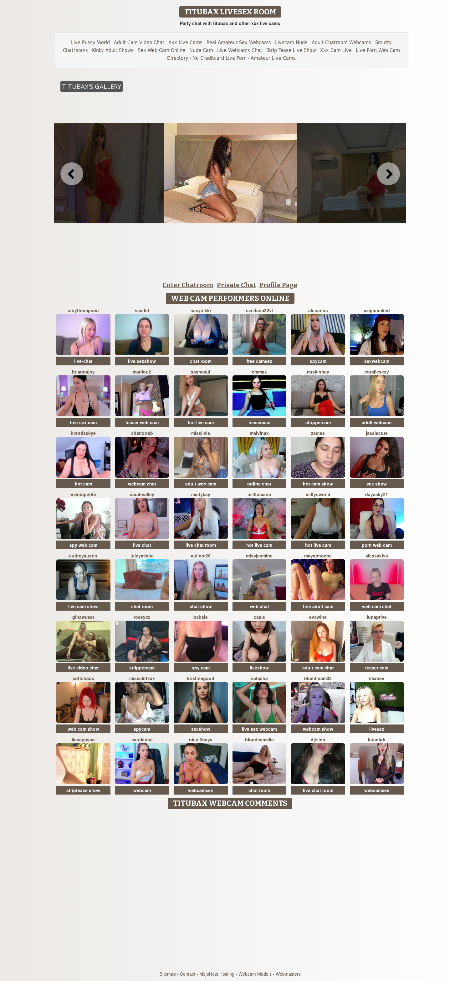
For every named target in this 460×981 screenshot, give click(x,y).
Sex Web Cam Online (161, 50)
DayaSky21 (376, 494)
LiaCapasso (83, 739)
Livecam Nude (291, 42)
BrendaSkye (83, 433)
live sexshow (142, 361)
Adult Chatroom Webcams (341, 42)
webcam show (318, 729)
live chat (142, 545)
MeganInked (377, 310)
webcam (142, 790)
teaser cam (376, 667)
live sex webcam (259, 729)
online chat (259, 483)
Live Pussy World (90, 42)
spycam (318, 361)
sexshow (200, 729)
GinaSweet (83, 617)
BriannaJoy (83, 372)
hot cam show (318, 483)
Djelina (318, 739)
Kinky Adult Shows (113, 50)
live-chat (83, 361)
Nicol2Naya (200, 739)
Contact (187, 974)
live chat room (201, 545)
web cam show (83, 729)
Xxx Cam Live (336, 50)
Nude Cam (201, 50)
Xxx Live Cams (185, 42)
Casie (259, 617)
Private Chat (236, 285)
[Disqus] (230, 890)
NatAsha (259, 678)
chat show (201, 606)
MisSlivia (200, 433)
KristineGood (200, 678)
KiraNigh (377, 739)
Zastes (318, 433)
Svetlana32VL (259, 310)
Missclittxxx (142, 678)
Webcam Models (255, 974)
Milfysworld (318, 494)
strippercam (318, 422)
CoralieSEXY (377, 372)
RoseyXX (142, 617)
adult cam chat (318, 667)
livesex (376, 729)
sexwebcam (376, 361)
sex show (376, 483)
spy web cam (83, 545)
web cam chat (376, 606)
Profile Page (278, 285)
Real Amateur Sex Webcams (239, 42)
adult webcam (376, 422)
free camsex (259, 361)
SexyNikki (201, 310)
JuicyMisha (142, 555)
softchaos (83, 678)
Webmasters (288, 974)
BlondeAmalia (259, 739)
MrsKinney (318, 372)
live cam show (83, 606)
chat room (201, 361)
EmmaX (259, 372)
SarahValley (142, 494)
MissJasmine (259, 555)
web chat (259, 606)
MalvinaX (259, 433)
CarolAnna (142, 739)
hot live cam (201, 422)
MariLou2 (142, 372)
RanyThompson (83, 310)
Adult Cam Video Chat (139, 42)
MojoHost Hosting (216, 974)
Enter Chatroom (188, 285)
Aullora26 (201, 555)
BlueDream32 (318, 678)
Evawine (318, 617)
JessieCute (377, 433)
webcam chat (142, 483)
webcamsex (200, 790)
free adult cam (318, 606)
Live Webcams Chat (239, 50)
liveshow (259, 667)
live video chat (83, 667)
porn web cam (377, 545)
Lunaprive (377, 617)
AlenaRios (318, 310)
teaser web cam (142, 422)
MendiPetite (83, 494)
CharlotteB (142, 433)
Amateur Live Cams (273, 58)
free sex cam (83, 422)
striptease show (83, 790)
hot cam (83, 483)
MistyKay (200, 494)
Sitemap (168, 974)
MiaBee (376, 678)
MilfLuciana (259, 494)
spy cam (201, 667)
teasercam (259, 422)
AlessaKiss (376, 555)
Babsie (200, 617)
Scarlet (142, 310)
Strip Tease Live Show (291, 50)
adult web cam (200, 483)
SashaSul (200, 372)
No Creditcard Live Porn (219, 58)
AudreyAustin (83, 555)
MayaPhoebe (318, 555)
